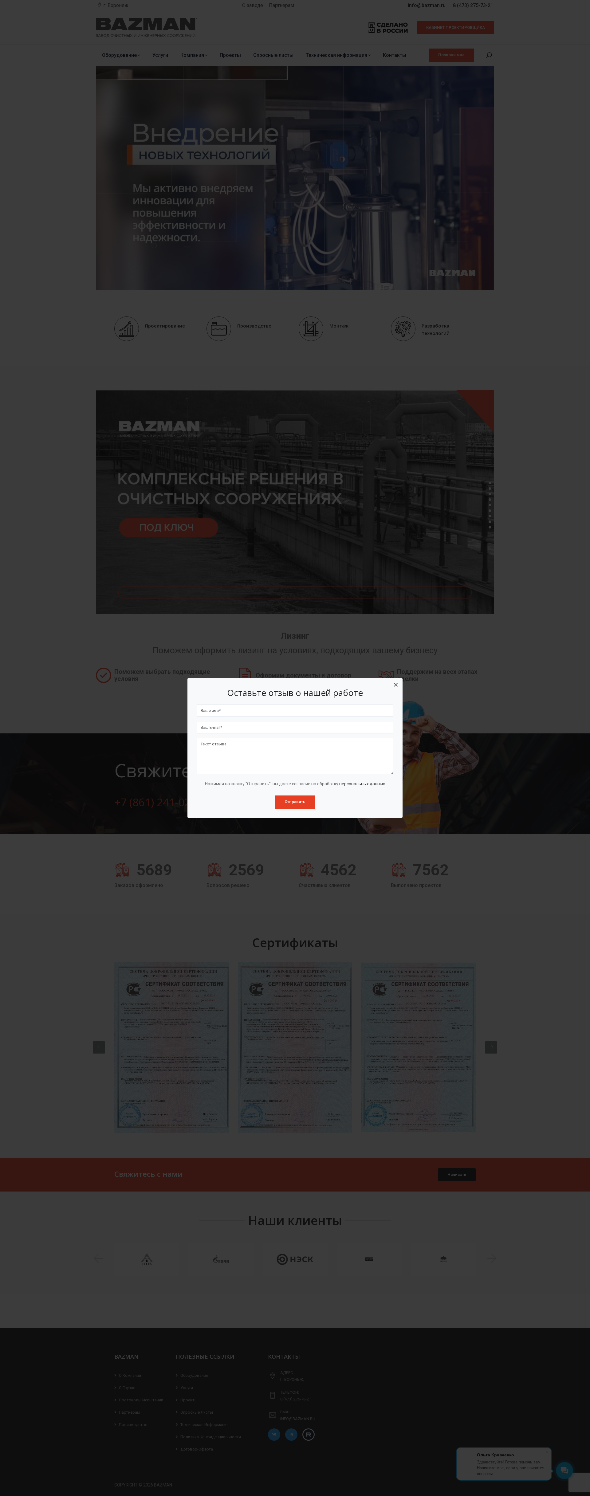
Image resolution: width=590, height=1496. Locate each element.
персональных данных (362, 783)
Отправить (295, 801)
